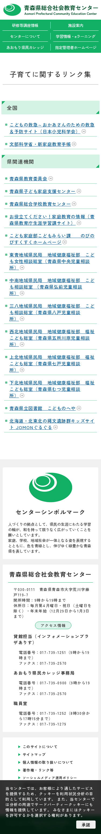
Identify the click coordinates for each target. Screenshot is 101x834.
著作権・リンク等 (38, 770)
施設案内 (75, 25)
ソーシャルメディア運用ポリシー (50, 777)
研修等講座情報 (25, 25)
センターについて (25, 36)
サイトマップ (34, 754)
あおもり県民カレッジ (25, 47)
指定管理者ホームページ (75, 47)
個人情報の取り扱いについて (48, 762)
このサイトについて (40, 746)
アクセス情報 (53, 625)
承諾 (86, 825)
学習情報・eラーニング (75, 36)
